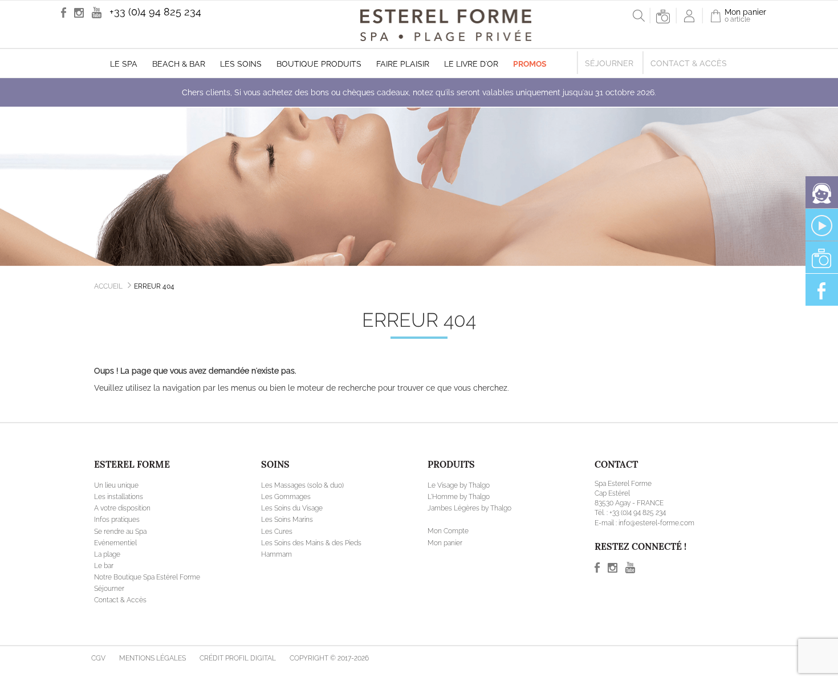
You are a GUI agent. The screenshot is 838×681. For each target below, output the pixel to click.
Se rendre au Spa (120, 532)
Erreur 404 (154, 286)
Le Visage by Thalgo (459, 485)
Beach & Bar (178, 63)
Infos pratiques (117, 520)
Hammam (276, 554)
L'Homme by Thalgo (459, 497)
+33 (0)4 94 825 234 (155, 12)
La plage (107, 554)
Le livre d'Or (471, 63)
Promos (530, 63)
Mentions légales (152, 658)
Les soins (241, 63)
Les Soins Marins (287, 520)
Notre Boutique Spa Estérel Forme (147, 577)
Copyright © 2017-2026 (329, 658)
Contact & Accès (688, 63)
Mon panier (445, 543)
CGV (98, 658)
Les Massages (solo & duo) (302, 485)
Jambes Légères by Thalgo (469, 508)
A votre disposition (122, 508)
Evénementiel (115, 543)
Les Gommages (286, 497)
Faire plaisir (402, 63)
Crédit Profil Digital (238, 658)
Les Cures (276, 532)
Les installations (118, 497)
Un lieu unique (116, 485)
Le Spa (123, 63)
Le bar (103, 566)
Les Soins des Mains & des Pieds (311, 543)
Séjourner (609, 63)
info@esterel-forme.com (656, 523)
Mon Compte (448, 531)
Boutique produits (318, 63)
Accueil (108, 286)
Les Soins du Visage (292, 508)
